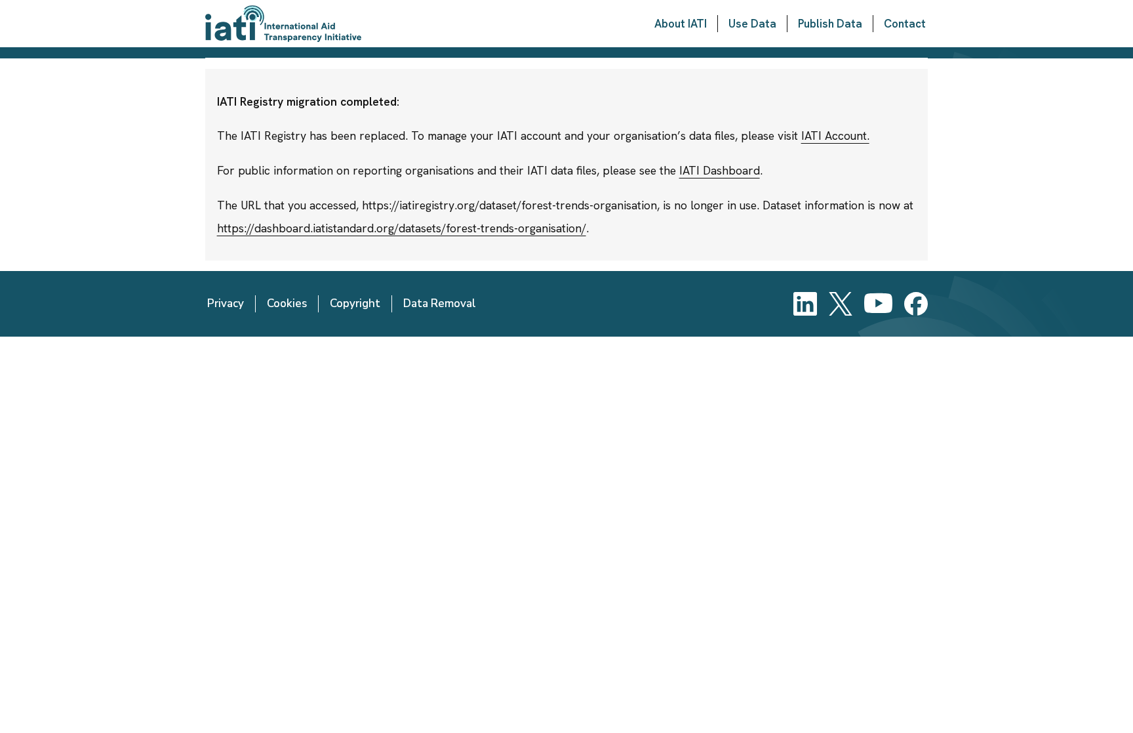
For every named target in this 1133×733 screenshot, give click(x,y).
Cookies (287, 303)
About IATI (680, 23)
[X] (840, 304)
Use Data (752, 23)
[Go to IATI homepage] (283, 23)
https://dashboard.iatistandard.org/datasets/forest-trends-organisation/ (401, 228)
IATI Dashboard (719, 170)
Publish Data (830, 23)
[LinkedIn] (805, 304)
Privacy (225, 303)
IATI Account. (835, 135)
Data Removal (439, 303)
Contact (905, 23)
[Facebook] (916, 304)
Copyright (355, 303)
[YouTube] (878, 304)
